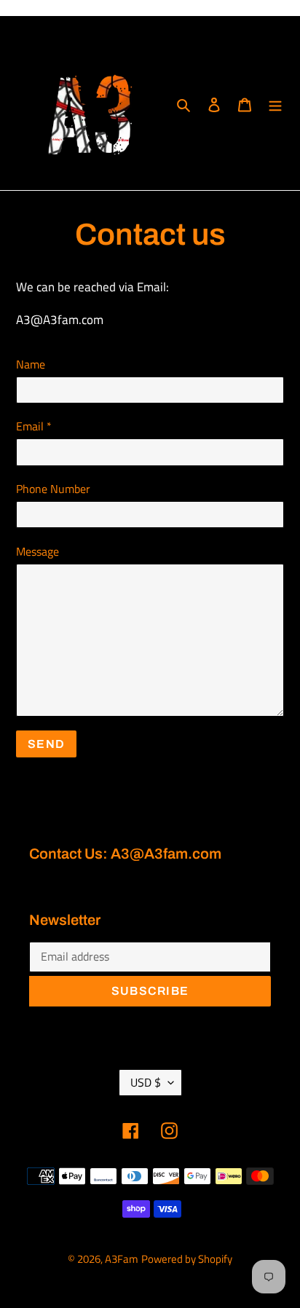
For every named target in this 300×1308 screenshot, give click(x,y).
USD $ (145, 1082)
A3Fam (121, 1258)
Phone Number (53, 488)
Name (30, 364)
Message (37, 551)
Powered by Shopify (186, 1258)
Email (34, 426)
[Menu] (275, 103)
